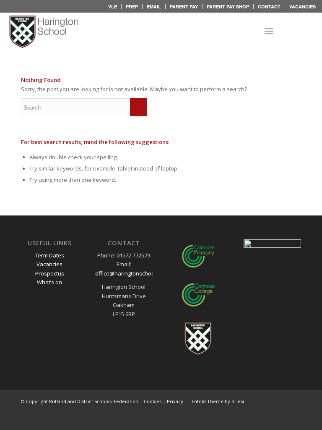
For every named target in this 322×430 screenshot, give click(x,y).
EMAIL (154, 6)
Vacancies (49, 264)
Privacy (175, 401)
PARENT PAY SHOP (228, 6)
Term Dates (49, 255)
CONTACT (269, 6)
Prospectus (49, 273)
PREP (132, 6)
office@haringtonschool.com (131, 273)
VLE (112, 6)
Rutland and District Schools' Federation (93, 401)
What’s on (49, 282)
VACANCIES (302, 6)
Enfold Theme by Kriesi (218, 401)
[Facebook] (297, 31)
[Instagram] (309, 31)
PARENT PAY (184, 6)
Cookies (152, 401)
